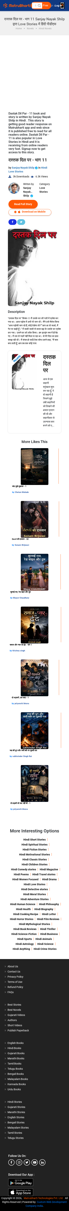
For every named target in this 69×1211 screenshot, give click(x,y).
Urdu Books (14, 1089)
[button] (39, 5)
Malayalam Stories (18, 1127)
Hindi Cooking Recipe (25, 914)
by (13, 492)
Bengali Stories (16, 1122)
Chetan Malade (22, 492)
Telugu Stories (16, 1137)
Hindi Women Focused (25, 879)
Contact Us (14, 971)
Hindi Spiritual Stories (34, 844)
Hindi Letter (49, 914)
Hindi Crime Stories (45, 948)
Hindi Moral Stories (34, 894)
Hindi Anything (21, 948)
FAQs (11, 992)
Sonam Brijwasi (22, 545)
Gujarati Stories (16, 1107)
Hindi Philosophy (49, 904)
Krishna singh (19, 650)
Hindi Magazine (49, 869)
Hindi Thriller (48, 929)
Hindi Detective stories (34, 889)
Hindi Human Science (22, 904)
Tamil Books (14, 1063)
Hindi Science (45, 943)
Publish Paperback (18, 1030)
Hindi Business (49, 934)
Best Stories (14, 1004)
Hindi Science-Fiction (24, 934)
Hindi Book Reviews (24, 929)
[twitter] (27, 1162)
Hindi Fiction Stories (35, 849)
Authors (12, 1020)
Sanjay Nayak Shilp (23, 167)
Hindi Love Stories (34, 884)
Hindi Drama (49, 879)
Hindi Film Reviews (48, 919)
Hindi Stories (15, 1101)
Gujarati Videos (16, 1015)
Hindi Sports (24, 939)
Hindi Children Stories (34, 864)
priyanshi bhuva (22, 703)
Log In (59, 6)
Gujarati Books (16, 1053)
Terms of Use (15, 981)
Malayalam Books (18, 1079)
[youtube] (34, 1162)
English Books (16, 1042)
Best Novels (14, 1009)
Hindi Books (14, 1048)
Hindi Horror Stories (21, 919)
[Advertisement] (34, 71)
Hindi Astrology (25, 943)
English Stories (16, 1117)
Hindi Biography (43, 909)
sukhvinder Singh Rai (22, 756)
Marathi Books (16, 1058)
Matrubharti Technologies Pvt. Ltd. (44, 1198)
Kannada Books (17, 1084)
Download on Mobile (33, 211)
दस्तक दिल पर (49, 363)
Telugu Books (15, 1068)
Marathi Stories (16, 1112)
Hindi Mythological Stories (34, 924)
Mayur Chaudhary (21, 598)
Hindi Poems (21, 874)
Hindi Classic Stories (34, 859)
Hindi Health (23, 909)
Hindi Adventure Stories (35, 899)
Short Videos (15, 1025)
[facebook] (11, 1162)
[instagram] (19, 1162)
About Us (13, 966)
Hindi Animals (44, 939)
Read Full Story (23, 204)
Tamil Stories (15, 1132)
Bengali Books (16, 1073)
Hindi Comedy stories (23, 869)
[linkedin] (42, 1162)
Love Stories (43, 189)
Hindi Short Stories (34, 839)
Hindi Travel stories (43, 874)
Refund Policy (15, 987)
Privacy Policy (15, 976)
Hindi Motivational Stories (34, 854)
